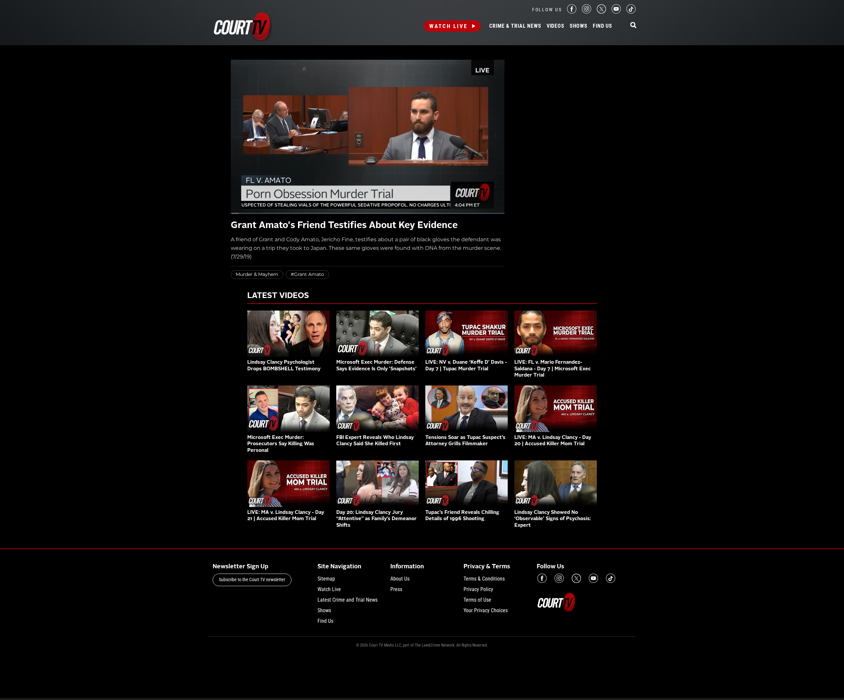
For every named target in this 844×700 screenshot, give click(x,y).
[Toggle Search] (633, 25)
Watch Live (448, 26)
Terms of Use (477, 600)
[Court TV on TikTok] (631, 12)
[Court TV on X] (601, 12)
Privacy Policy (478, 589)
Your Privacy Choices (486, 610)
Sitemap (326, 579)
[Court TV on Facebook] (571, 12)
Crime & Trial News (515, 26)
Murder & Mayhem (257, 274)
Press (396, 589)
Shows (579, 26)
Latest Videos (278, 296)
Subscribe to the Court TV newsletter (252, 579)
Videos (555, 26)
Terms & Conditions (484, 579)
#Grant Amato (307, 274)
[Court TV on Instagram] (586, 12)
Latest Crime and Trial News (347, 600)
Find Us (602, 26)
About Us (399, 579)
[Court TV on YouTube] (616, 12)
